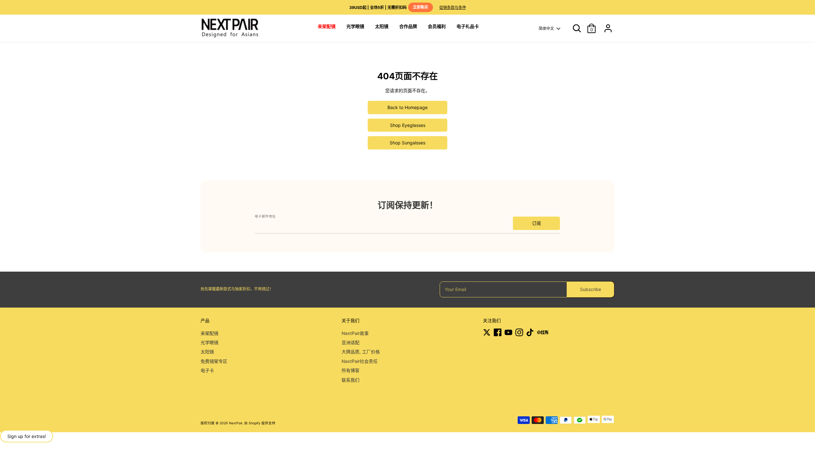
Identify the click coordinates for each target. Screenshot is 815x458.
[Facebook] (497, 332)
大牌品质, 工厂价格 (361, 351)
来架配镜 (209, 333)
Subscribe (590, 289)
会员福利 (437, 26)
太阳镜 (381, 26)
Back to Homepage (407, 107)
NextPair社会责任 (360, 361)
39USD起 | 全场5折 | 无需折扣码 (388, 7)
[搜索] (574, 28)
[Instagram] (519, 332)
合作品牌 (408, 26)
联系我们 (350, 380)
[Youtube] (508, 332)
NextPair (235, 423)
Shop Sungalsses (407, 142)
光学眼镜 (355, 26)
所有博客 (350, 370)
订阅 (536, 223)
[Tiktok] (530, 332)
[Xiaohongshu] (542, 332)
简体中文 (546, 28)
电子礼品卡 (468, 26)
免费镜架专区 (214, 361)
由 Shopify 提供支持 (259, 423)
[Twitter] (487, 332)
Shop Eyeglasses (407, 125)
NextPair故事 (355, 333)
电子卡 (207, 370)
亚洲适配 (350, 342)
